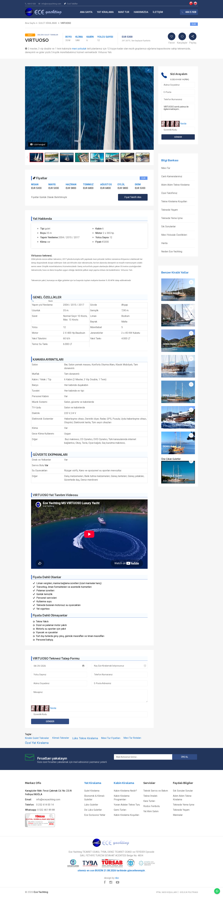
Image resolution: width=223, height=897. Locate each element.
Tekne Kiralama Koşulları (174, 201)
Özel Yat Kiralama (37, 743)
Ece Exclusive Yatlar (94, 815)
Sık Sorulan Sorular (183, 790)
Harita (164, 243)
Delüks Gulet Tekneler (47, 35)
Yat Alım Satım (151, 811)
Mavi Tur (123, 12)
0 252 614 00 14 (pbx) (179, 79)
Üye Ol (184, 757)
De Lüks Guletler (93, 809)
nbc (117, 878)
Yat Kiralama (105, 12)
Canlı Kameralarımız (171, 176)
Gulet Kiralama (91, 790)
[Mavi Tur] (111, 842)
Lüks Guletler (91, 804)
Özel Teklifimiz (169, 193)
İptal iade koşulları (166, 892)
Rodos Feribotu (151, 806)
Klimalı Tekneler (60, 737)
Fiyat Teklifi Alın (132, 197)
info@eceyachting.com (51, 4)
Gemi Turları (120, 809)
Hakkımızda (141, 12)
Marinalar (178, 815)
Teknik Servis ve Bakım (155, 790)
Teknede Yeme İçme (172, 218)
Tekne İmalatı (150, 795)
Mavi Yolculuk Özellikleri (174, 234)
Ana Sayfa (86, 12)
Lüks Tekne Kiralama (85, 738)
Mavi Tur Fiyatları (110, 737)
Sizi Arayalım (178, 74)
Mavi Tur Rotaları (132, 737)
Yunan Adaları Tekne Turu (127, 804)
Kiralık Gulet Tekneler (37, 737)
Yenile (53, 708)
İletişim (158, 12)
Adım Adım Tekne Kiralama (175, 184)
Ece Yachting (191, 3)
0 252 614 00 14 (45, 804)
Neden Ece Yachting (171, 251)
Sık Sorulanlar (168, 226)
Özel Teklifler (72, 4)
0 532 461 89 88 (46, 809)
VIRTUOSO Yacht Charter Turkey (195, 3)
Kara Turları (149, 801)
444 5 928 (31, 4)
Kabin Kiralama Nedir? (125, 790)
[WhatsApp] (217, 891)
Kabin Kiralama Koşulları (126, 815)
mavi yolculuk (79, 48)
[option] (36, 157)
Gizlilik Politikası (189, 892)
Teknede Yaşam (169, 209)
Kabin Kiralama (124, 783)
